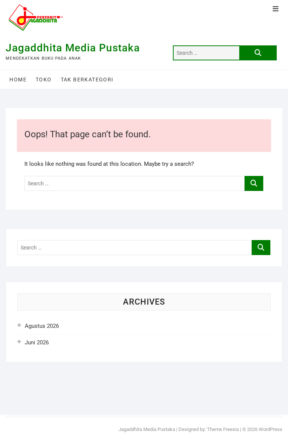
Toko (44, 80)
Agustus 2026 (42, 326)
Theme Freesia (223, 429)
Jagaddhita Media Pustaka (73, 48)
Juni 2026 (37, 342)
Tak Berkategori (87, 80)
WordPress (270, 429)
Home (18, 80)
